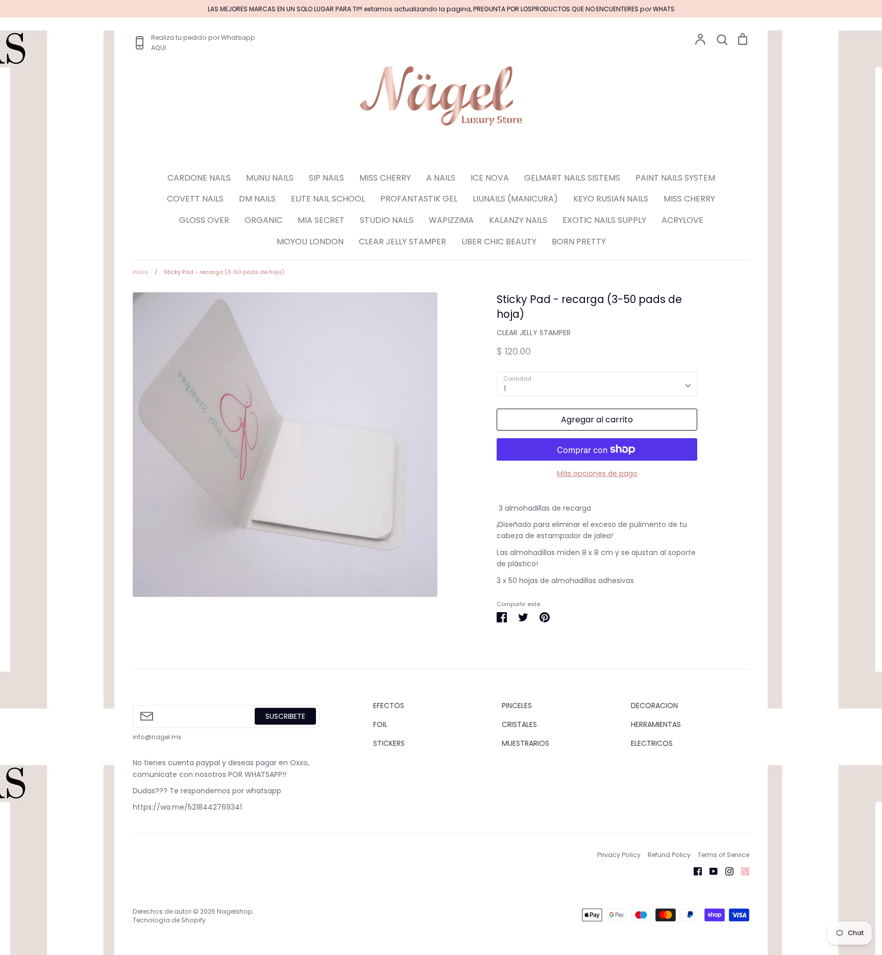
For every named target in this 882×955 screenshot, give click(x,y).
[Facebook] (694, 871)
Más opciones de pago (597, 473)
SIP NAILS (326, 178)
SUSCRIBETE (285, 716)
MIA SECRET (321, 220)
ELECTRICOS (652, 743)
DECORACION (654, 705)
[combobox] (597, 383)
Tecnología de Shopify (169, 920)
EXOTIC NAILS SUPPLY (604, 220)
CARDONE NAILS (199, 178)
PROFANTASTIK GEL (418, 199)
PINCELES (517, 705)
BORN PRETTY (579, 241)
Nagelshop (235, 911)
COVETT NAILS (195, 199)
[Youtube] (710, 871)
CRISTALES (519, 724)
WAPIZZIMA (451, 220)
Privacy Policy (619, 854)
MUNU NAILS (269, 178)
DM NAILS (257, 199)
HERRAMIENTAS (656, 724)
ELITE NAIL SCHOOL (328, 199)
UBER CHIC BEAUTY (498, 241)
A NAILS (440, 178)
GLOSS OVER (204, 220)
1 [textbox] (505, 389)
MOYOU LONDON (310, 241)
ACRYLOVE (682, 220)
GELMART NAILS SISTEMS (572, 178)
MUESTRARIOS (525, 743)
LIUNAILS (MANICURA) (515, 199)
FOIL (380, 724)
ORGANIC (263, 220)
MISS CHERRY (385, 178)
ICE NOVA (490, 178)
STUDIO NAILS (386, 220)
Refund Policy (669, 854)
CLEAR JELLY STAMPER (402, 241)
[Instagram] (725, 871)
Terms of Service (723, 854)
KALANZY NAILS (518, 220)
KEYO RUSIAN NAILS (610, 199)
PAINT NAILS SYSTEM (675, 178)
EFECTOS (388, 705)
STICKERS (389, 743)
